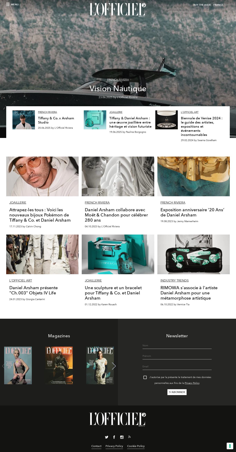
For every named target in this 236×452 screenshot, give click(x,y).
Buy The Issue (202, 4)
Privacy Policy (192, 383)
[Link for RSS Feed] (129, 437)
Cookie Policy (136, 446)
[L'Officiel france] (118, 10)
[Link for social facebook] (114, 438)
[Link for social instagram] (122, 438)
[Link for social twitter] (106, 438)
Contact (96, 446)
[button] (114, 366)
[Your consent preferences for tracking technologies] (230, 446)
